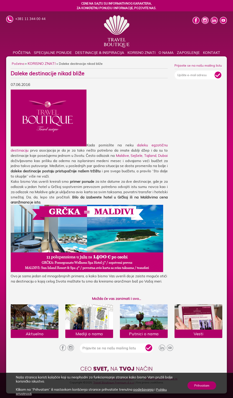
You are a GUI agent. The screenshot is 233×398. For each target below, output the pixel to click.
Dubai (163, 155)
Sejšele (136, 155)
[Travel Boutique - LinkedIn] (215, 22)
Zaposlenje (188, 52)
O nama (166, 52)
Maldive (122, 155)
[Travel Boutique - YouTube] (223, 22)
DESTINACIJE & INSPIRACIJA (99, 52)
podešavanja (143, 390)
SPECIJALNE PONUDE (53, 52)
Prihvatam (201, 385)
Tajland (150, 155)
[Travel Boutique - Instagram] (206, 22)
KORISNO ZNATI (141, 52)
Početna (22, 52)
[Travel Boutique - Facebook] (196, 22)
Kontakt (211, 52)
